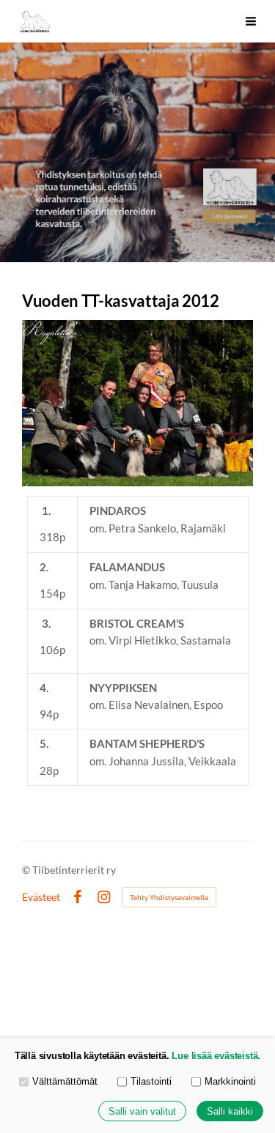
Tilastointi (151, 1081)
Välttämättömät (65, 1081)
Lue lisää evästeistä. (216, 1055)
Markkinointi (230, 1081)
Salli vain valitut (142, 1111)
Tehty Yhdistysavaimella (169, 897)
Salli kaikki (230, 1111)
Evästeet (41, 897)
